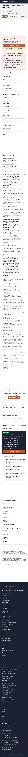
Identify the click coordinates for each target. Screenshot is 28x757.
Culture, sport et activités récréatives (10, 682)
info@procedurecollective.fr (9, 617)
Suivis (14, 425)
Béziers (3, 716)
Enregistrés (22, 425)
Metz (3, 713)
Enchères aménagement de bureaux (10, 742)
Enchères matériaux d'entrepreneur (10, 740)
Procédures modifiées (7, 636)
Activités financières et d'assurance (9, 669)
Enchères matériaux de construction (10, 737)
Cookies (3, 604)
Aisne (3, 646)
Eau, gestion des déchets (7, 683)
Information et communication (9, 694)
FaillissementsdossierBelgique (8, 624)
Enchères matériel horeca (7, 739)
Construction (4, 680)
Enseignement (5, 687)
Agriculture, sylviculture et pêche (9, 673)
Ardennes (4, 655)
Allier (3, 648)
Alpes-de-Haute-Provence (7, 650)
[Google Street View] (24, 161)
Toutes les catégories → (7, 749)
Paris (3, 706)
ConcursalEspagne (6, 626)
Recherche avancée (6, 640)
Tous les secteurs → (6, 701)
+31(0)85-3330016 (6, 616)
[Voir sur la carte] (23, 161)
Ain (2, 645)
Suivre (5, 16)
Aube (3, 659)
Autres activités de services (8, 675)
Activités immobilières (7, 671)
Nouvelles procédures (6, 635)
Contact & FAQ (5, 598)
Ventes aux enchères (6, 730)
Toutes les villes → (6, 723)
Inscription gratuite (14, 45)
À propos (4, 595)
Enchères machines (6, 735)
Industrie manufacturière (7, 690)
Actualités (4, 728)
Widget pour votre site (7, 597)
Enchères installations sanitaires (9, 744)
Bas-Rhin (4, 664)
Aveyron (3, 662)
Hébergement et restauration (8, 689)
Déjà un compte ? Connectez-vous (14, 48)
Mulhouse (4, 709)
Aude (3, 660)
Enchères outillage (6, 746)
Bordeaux (4, 711)
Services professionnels (7, 697)
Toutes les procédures (7, 638)
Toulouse (4, 720)
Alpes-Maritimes (5, 652)
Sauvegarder (13, 16)
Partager (23, 16)
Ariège (3, 657)
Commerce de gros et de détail (9, 676)
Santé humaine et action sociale (9, 695)
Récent (5, 425)
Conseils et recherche (6, 678)
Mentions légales (5, 600)
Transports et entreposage (8, 699)
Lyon (3, 718)
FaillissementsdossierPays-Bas (9, 622)
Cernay (3, 721)
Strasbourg (4, 707)
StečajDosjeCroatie (6, 629)
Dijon (3, 714)
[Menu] (25, 1)
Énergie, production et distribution (9, 685)
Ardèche (3, 653)
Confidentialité (5, 602)
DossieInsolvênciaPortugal (8, 627)
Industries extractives (6, 692)
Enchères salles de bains (7, 747)
